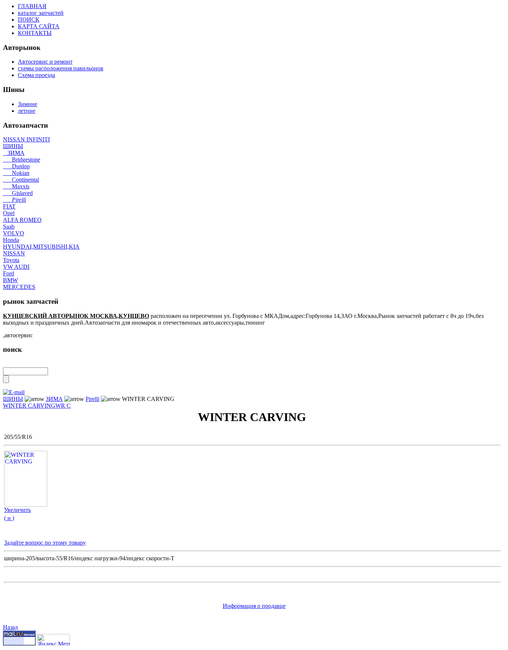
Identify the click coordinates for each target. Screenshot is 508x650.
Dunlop (16, 166)
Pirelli (14, 200)
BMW (10, 280)
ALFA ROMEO (22, 220)
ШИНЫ (13, 146)
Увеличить (17, 510)
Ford (8, 273)
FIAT (9, 206)
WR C (63, 405)
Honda (11, 240)
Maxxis (16, 186)
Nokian (16, 173)
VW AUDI (16, 267)
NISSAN (14, 253)
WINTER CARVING (29, 405)
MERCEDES (19, 287)
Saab (9, 226)
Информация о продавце (254, 606)
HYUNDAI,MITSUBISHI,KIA (41, 246)
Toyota (11, 260)
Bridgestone (21, 159)
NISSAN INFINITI (26, 139)
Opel (9, 213)
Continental (21, 179)
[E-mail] (14, 390)
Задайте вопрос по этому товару (45, 542)
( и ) (9, 518)
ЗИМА (14, 153)
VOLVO (13, 233)
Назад (10, 627)
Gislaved (18, 193)
